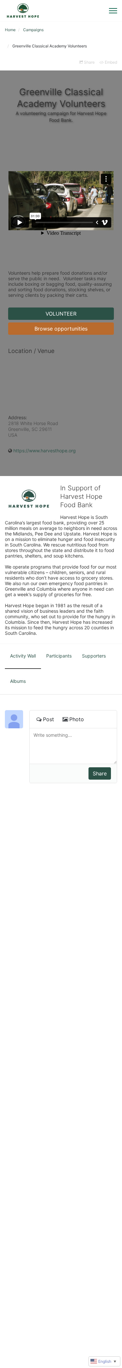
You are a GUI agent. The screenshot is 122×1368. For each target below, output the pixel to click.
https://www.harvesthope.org (44, 450)
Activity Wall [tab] (23, 656)
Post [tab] (48, 719)
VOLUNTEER (61, 313)
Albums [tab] (18, 681)
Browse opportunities (61, 328)
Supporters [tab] (94, 656)
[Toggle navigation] (113, 11)
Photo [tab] (76, 719)
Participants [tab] (59, 656)
